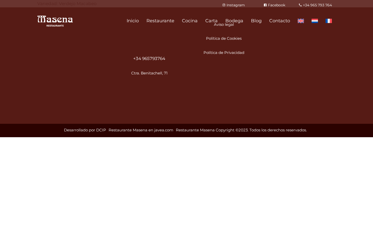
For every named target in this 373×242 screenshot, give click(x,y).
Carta (211, 21)
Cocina (190, 21)
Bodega (234, 21)
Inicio (133, 21)
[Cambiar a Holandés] (315, 21)
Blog (256, 21)
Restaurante (160, 21)
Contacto (279, 21)
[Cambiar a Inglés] (301, 21)
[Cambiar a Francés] (329, 21)
